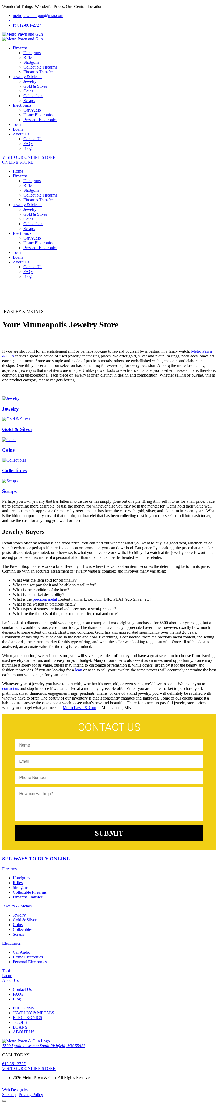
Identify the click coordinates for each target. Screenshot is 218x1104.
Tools (17, 124)
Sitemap (9, 1094)
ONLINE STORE (17, 162)
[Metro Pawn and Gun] (22, 34)
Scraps (29, 100)
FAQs (28, 143)
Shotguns (31, 62)
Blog (27, 148)
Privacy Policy (31, 1094)
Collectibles (33, 95)
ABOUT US (24, 1032)
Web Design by (15, 1090)
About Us (21, 134)
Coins (28, 91)
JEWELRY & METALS (33, 1013)
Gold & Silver (35, 86)
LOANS (20, 1027)
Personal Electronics (40, 119)
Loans (18, 129)
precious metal (45, 599)
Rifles (28, 57)
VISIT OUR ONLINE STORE (29, 157)
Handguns (32, 52)
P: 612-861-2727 (27, 25)
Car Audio (32, 110)
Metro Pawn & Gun (79, 707)
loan (78, 670)
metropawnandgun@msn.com (38, 15)
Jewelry (29, 81)
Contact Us (32, 139)
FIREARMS (23, 1008)
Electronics (22, 105)
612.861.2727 (14, 1064)
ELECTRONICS (27, 1017)
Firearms (20, 48)
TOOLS (20, 1022)
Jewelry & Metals (27, 76)
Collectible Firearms (40, 67)
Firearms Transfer (38, 72)
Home (18, 171)
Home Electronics (38, 115)
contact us (10, 688)
